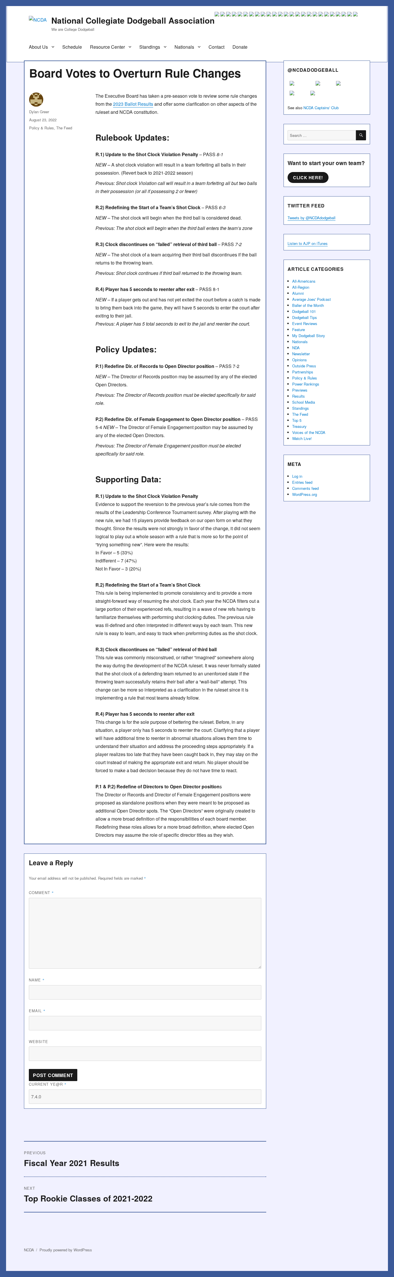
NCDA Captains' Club (321, 107)
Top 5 (296, 420)
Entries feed (302, 482)
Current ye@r (48, 1084)
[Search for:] (322, 135)
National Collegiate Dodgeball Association (133, 20)
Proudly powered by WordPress (66, 1250)
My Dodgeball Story (308, 335)
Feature (298, 329)
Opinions (299, 359)
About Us (38, 47)
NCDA (29, 1250)
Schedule (72, 47)
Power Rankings (305, 384)
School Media (303, 402)
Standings (149, 47)
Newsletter (301, 353)
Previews (299, 390)
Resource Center (107, 47)
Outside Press (304, 366)
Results (298, 396)
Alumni (298, 293)
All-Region (300, 287)
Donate (239, 47)
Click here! (308, 177)
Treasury (299, 426)
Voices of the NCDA (308, 432)
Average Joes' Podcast (311, 299)
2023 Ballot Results (133, 104)
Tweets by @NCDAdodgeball (311, 217)
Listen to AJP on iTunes (308, 243)
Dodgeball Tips (304, 317)
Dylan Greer (39, 111)
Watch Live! (302, 438)
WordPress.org (304, 494)
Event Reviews (304, 323)
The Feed (64, 128)
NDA (296, 347)
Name (37, 980)
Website (38, 1041)
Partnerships (302, 372)
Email (37, 1010)
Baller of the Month (308, 305)
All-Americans (304, 281)
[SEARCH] (361, 135)
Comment (41, 892)
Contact (216, 47)
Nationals (184, 47)
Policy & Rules (41, 128)
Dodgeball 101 (304, 311)
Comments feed (305, 488)
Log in (297, 476)
